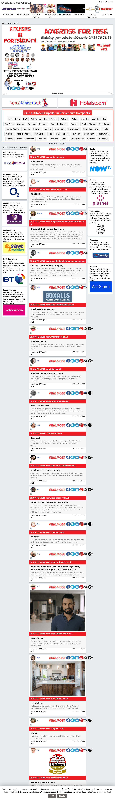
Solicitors (54, 138)
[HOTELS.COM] (106, 8)
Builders (64, 119)
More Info (62, 796)
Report (82, 172)
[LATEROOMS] (9, 8)
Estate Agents (13, 128)
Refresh (110, 93)
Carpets (20, 123)
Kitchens (9, 133)
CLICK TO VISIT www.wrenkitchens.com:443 (51, 634)
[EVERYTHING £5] (23, 8)
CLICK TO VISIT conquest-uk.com (46, 433)
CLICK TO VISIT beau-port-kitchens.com (49, 401)
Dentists (74, 123)
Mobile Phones (23, 133)
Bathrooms (36, 119)
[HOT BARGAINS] (65, 8)
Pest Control (39, 133)
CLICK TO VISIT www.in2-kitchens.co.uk (49, 699)
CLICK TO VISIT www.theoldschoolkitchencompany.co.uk (57, 261)
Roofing (10, 138)
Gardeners (59, 128)
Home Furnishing (90, 128)
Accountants (14, 119)
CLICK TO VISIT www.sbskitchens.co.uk (49, 778)
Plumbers (76, 133)
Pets (51, 133)
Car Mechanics (99, 119)
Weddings (103, 138)
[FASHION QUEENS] (37, 8)
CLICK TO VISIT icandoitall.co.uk (45, 369)
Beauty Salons (50, 119)
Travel (64, 138)
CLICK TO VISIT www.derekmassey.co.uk (49, 498)
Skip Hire (42, 138)
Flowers (36, 128)
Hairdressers (74, 128)
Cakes (74, 119)
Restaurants (103, 133)
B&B (25, 119)
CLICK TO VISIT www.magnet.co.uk (47, 728)
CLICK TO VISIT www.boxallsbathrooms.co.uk (52, 305)
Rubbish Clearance (25, 138)
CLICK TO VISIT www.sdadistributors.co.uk (50, 562)
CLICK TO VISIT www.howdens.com (47, 532)
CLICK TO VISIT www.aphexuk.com (47, 157)
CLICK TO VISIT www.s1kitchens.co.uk (48, 189)
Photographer (62, 133)
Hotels (105, 128)
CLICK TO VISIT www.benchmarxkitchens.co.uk (53, 466)
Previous (4, 94)
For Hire (47, 128)
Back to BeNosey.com (106, 2)
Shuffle (62, 143)
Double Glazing (88, 123)
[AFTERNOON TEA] (51, 8)
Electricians (104, 123)
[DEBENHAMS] (78, 8)
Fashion (26, 128)
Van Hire (91, 138)
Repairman (89, 133)
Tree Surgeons (77, 138)
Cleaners (43, 123)
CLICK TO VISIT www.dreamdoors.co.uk (49, 337)
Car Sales (9, 123)
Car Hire (85, 119)
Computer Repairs (59, 123)
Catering (31, 123)
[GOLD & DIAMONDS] (92, 8)
